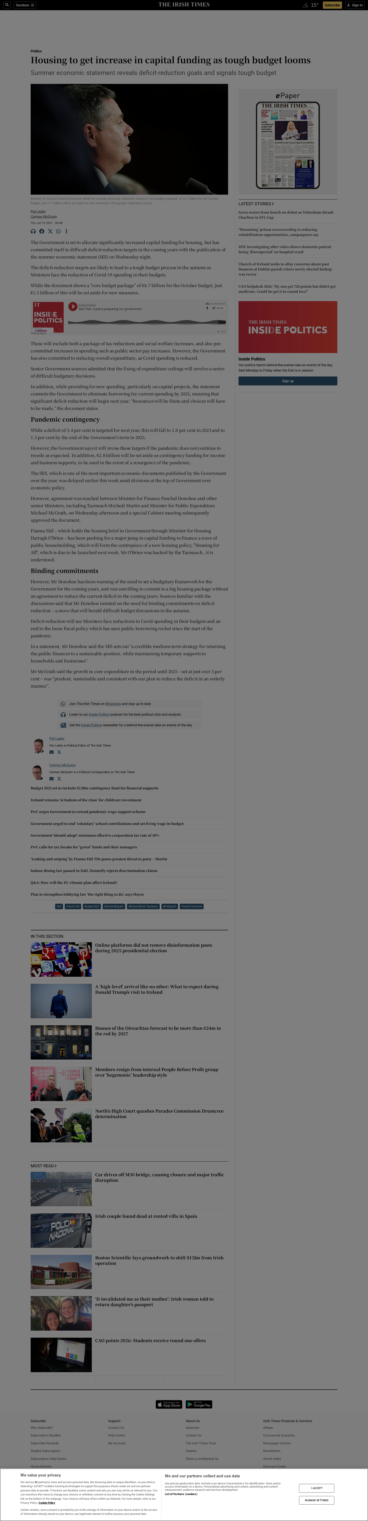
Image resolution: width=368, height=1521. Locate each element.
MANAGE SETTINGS (316, 1500)
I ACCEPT (316, 1488)
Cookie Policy (47, 1502)
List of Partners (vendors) (181, 1494)
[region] (184, 1494)
